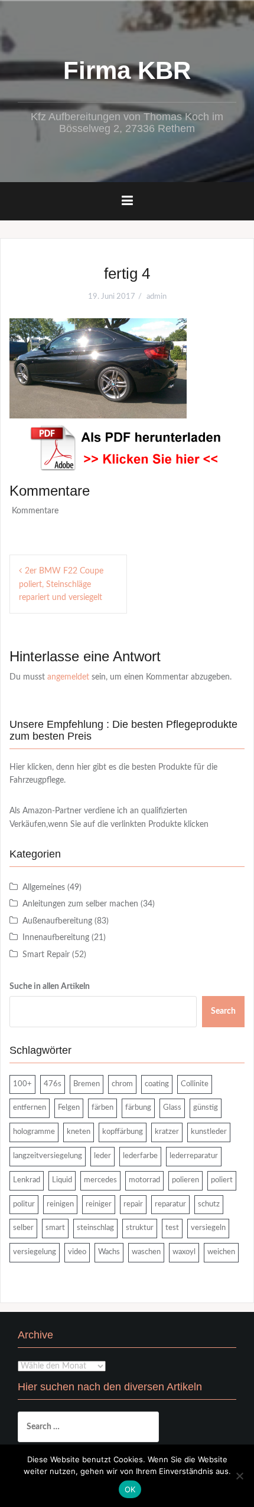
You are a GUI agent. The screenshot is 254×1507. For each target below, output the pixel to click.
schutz (209, 1204)
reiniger (99, 1204)
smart (55, 1228)
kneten (78, 1132)
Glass (172, 1108)
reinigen (60, 1204)
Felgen (69, 1108)
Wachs (109, 1252)
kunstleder (209, 1132)
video (77, 1252)
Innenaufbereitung (55, 938)
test (172, 1228)
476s (52, 1084)
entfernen (29, 1108)
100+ (22, 1084)
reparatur (170, 1204)
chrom (122, 1084)
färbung (138, 1108)
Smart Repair (46, 955)
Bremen (86, 1084)
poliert (222, 1180)
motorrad (144, 1180)
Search (223, 1011)
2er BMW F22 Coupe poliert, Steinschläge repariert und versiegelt (61, 584)
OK (130, 1489)
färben (102, 1108)
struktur (140, 1228)
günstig (205, 1108)
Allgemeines (43, 887)
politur (24, 1204)
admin (156, 297)
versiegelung (34, 1252)
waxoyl (184, 1252)
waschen (146, 1252)
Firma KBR (127, 70)
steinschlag (95, 1228)
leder (102, 1156)
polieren (185, 1180)
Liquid (62, 1180)
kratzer (167, 1132)
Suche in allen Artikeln (49, 986)
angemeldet (68, 677)
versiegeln (208, 1228)
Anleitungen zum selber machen (80, 904)
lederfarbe (140, 1156)
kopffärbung (122, 1132)
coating (157, 1084)
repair (133, 1204)
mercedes (100, 1180)
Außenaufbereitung (57, 921)
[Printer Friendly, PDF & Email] (127, 447)
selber (23, 1228)
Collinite (195, 1084)
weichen (221, 1252)
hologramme (34, 1132)
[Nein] (239, 1476)
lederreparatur (194, 1156)
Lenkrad (26, 1180)
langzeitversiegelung (47, 1156)
